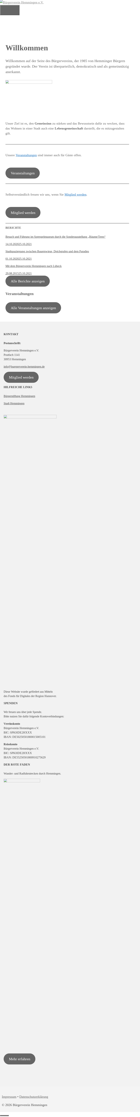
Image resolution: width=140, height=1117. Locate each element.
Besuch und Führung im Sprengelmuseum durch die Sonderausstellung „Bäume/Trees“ (55, 236)
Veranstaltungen (26, 155)
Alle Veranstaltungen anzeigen (33, 308)
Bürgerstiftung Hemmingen (19, 396)
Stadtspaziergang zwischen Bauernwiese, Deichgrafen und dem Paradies (47, 251)
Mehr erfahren (19, 1059)
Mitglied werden (75, 194)
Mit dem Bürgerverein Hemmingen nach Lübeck (33, 266)
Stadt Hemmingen (14, 403)
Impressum (9, 1097)
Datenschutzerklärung (33, 1097)
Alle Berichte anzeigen (28, 281)
